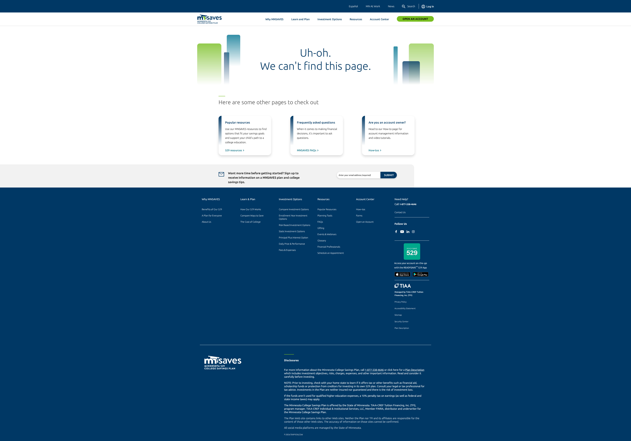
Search (411, 6)
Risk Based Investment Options (294, 225)
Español (353, 6)
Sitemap (398, 315)
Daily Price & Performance (292, 243)
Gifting (320, 228)
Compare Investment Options (294, 209)
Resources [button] (356, 19)
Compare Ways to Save (252, 215)
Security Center (401, 321)
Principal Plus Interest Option (293, 237)
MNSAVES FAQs (306, 150)
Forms (359, 215)
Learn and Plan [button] (300, 19)
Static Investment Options (292, 231)
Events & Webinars (326, 234)
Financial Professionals (328, 246)
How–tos (360, 209)
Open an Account (415, 18)
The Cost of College (250, 221)
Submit (389, 175)
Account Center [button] (379, 19)
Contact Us (400, 212)
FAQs (320, 221)
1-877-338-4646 (407, 204)
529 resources (233, 150)
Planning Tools (324, 215)
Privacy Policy (401, 302)
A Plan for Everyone (212, 215)
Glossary (321, 240)
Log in (430, 6)
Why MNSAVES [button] (274, 19)
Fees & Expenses (287, 250)
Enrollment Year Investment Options (293, 217)
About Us (206, 221)
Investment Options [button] (329, 19)
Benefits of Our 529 (212, 209)
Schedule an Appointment (330, 253)
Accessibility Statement (405, 308)
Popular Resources (326, 209)
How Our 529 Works (250, 209)
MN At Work (373, 6)
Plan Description (402, 328)
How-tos (374, 150)
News (391, 6)
